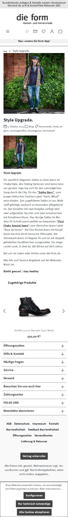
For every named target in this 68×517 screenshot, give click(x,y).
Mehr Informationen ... (51, 488)
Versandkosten (44, 435)
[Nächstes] (63, 311)
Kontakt (54, 423)
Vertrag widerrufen (34, 456)
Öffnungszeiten (22, 435)
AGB (9, 423)
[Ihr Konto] (52, 31)
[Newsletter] (35, 31)
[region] (34, 311)
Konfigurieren (34, 495)
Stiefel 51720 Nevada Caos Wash (34, 330)
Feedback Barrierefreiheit (43, 429)
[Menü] (7, 31)
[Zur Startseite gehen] (34, 18)
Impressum (39, 423)
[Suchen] (27, 31)
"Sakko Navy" (45, 192)
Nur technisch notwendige (34, 503)
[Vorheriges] (4, 311)
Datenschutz (22, 423)
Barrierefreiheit (15, 429)
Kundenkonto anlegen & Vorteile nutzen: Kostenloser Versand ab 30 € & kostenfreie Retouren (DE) (34, 4)
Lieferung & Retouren (34, 441)
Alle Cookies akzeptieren (34, 512)
